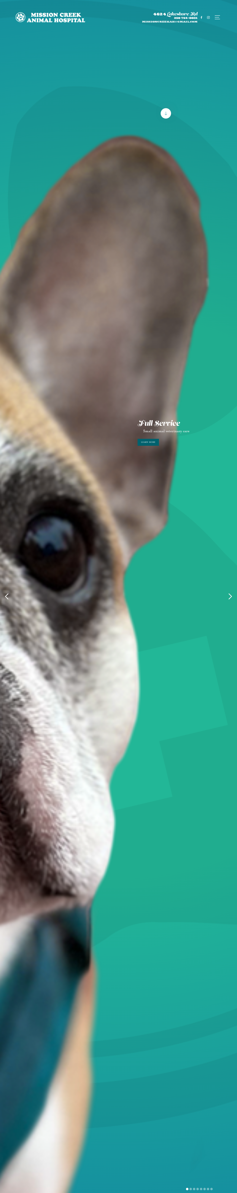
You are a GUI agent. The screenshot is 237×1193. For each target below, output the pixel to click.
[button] (7, 596)
